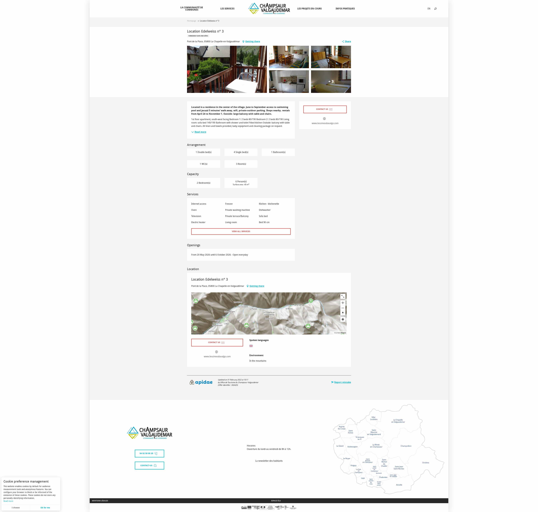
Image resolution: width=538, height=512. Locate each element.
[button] (435, 9)
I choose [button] (16, 508)
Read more (8, 501)
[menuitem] (192, 8)
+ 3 (331, 81)
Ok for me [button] (45, 508)
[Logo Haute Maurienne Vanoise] (149, 433)
